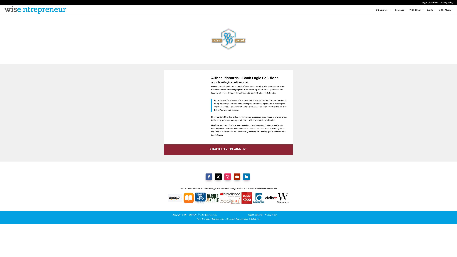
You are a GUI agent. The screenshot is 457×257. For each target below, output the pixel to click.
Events (430, 10)
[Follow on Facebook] (209, 176)
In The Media (445, 10)
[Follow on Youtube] (237, 176)
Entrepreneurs (383, 10)
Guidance (399, 10)
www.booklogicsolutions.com (229, 82)
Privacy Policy (446, 3)
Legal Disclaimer (430, 3)
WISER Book (415, 10)
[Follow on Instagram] (227, 176)
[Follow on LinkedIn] (246, 176)
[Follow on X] (218, 176)
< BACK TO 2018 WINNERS (228, 149)
